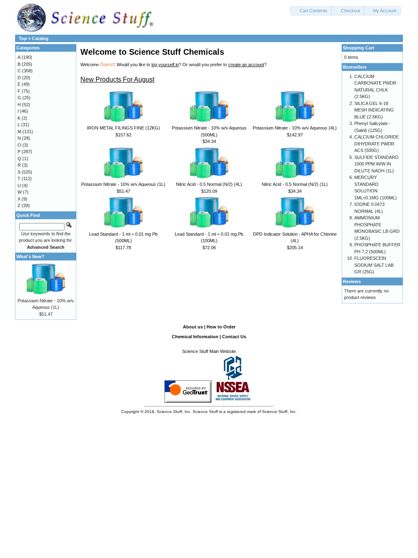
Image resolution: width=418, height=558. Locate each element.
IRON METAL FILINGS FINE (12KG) (123, 127)
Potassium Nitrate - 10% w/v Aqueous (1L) (123, 184)
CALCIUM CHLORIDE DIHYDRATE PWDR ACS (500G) (376, 143)
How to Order (221, 326)
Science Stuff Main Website (209, 351)
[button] (311, 11)
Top (23, 38)
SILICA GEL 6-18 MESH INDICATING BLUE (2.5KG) (374, 110)
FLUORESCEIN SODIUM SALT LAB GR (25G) (374, 265)
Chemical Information (195, 336)
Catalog (40, 38)
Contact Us (234, 336)
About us (193, 326)
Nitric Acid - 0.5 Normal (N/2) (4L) (209, 184)
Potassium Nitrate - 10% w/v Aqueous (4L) (295, 127)
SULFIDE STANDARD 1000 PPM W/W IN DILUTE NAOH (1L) (376, 164)
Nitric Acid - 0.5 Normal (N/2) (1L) (295, 184)
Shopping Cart (358, 47)
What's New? (30, 256)
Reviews (352, 281)
